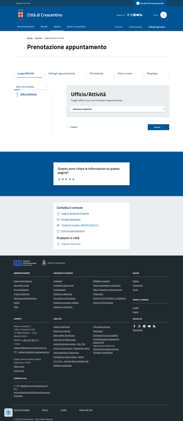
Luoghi (136, 307)
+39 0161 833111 (30, 340)
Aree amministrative (23, 281)
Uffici (16, 306)
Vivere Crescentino (76, 26)
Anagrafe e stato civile (63, 285)
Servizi (57, 26)
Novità (44, 26)
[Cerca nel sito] (162, 15)
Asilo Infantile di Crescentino (66, 352)
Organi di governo (21, 294)
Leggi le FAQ (98, 342)
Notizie (136, 281)
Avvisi (135, 289)
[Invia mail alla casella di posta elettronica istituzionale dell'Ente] (30, 348)
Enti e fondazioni (21, 289)
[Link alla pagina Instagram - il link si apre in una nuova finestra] (131, 15)
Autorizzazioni (59, 289)
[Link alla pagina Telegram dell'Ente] (144, 326)
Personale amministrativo (25, 298)
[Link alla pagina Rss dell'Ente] (154, 326)
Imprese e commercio (62, 306)
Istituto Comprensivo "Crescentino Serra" (71, 348)
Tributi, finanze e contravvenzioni (107, 289)
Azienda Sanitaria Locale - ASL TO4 (69, 344)
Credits (64, 409)
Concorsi (118, 26)
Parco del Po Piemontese (64, 339)
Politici (17, 302)
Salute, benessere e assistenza (106, 285)
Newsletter (138, 330)
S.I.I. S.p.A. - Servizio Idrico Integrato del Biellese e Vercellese (70, 363)
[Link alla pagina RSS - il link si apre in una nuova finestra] (141, 15)
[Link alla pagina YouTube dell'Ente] (149, 326)
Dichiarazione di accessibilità (105, 335)
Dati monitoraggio (22, 409)
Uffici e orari (19, 366)
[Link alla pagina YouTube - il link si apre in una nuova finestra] (137, 15)
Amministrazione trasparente (106, 339)
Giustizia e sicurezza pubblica (66, 302)
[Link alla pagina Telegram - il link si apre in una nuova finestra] (134, 15)
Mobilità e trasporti (101, 281)
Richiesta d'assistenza (103, 352)
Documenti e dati (21, 285)
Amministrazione (25, 26)
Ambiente (57, 281)
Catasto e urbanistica (62, 294)
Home (29, 38)
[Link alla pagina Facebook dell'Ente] (134, 326)
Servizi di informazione (103, 302)
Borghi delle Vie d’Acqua (64, 335)
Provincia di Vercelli (61, 331)
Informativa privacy (101, 326)
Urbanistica (98, 294)
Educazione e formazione (64, 298)
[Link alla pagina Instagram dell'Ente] (139, 326)
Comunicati (138, 285)
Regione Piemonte (23, 3)
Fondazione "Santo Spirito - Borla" (68, 356)
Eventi (136, 312)
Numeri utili (19, 370)
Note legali (98, 331)
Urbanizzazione (135, 26)
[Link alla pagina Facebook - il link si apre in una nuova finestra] (128, 15)
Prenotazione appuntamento (106, 349)
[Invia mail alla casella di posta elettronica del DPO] (34, 386)
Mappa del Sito (86, 409)
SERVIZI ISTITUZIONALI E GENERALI (109, 298)
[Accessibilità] (8, 412)
